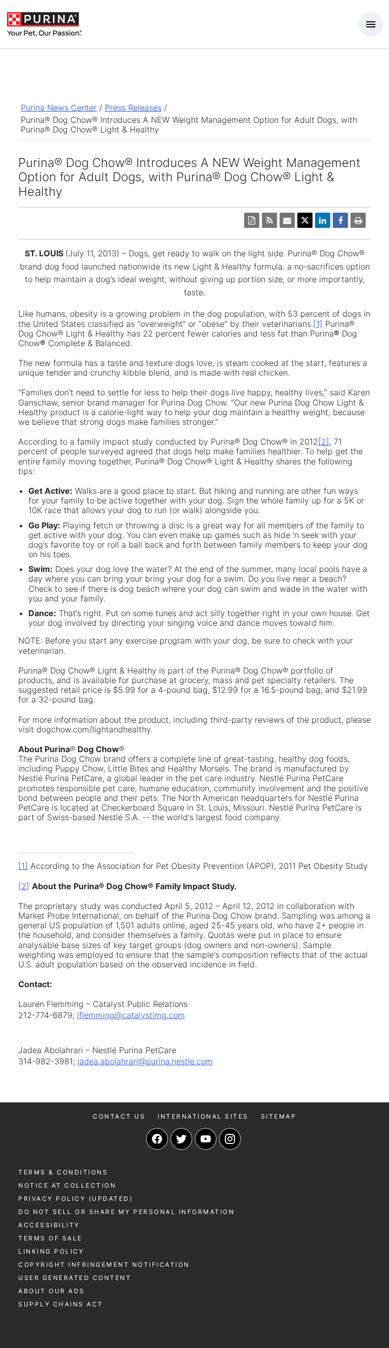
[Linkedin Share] (322, 220)
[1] (318, 324)
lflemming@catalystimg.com (131, 1015)
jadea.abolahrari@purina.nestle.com (145, 1061)
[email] (287, 220)
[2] (323, 441)
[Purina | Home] (44, 23)
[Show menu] (371, 24)
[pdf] (251, 220)
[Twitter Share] (305, 220)
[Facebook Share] (340, 220)
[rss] (269, 220)
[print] (358, 220)
